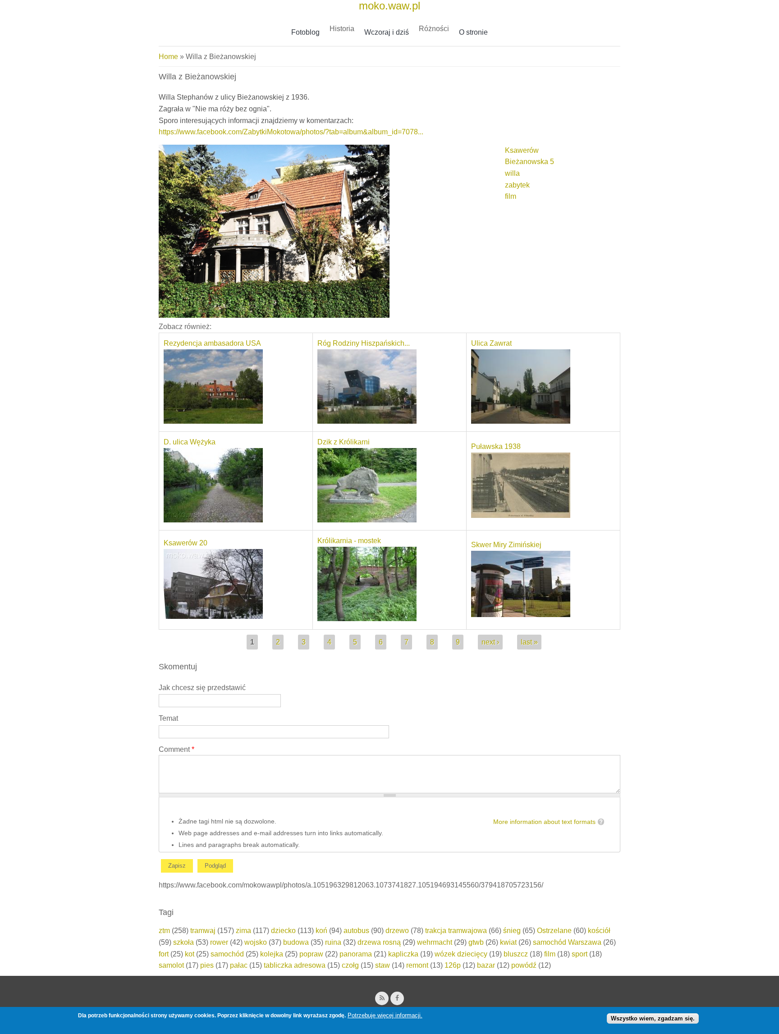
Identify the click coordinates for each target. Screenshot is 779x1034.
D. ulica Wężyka (189, 442)
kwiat (508, 942)
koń (321, 930)
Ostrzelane (554, 930)
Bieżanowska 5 (529, 161)
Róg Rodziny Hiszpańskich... (363, 343)
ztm (164, 930)
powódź (523, 965)
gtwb (476, 942)
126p (452, 965)
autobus (356, 930)
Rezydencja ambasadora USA (212, 343)
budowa (296, 942)
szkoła (183, 942)
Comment (176, 749)
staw (382, 965)
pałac (238, 965)
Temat (168, 718)
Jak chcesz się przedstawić (202, 687)
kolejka (271, 954)
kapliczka (403, 954)
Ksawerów (522, 150)
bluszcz (516, 954)
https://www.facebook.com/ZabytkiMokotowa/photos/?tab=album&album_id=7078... (291, 132)
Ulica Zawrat (491, 343)
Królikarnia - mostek (349, 540)
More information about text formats (544, 822)
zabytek (517, 185)
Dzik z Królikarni (343, 442)
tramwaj (202, 930)
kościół (599, 930)
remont (417, 965)
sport (579, 954)
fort (164, 954)
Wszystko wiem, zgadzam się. (653, 1018)
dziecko (283, 930)
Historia (342, 28)
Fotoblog (305, 32)
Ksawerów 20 (185, 543)
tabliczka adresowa (294, 965)
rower (219, 942)
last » (529, 642)
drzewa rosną (379, 942)
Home (168, 56)
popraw (311, 954)
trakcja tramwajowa (456, 930)
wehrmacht (434, 942)
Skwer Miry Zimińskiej (506, 545)
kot (189, 954)
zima (243, 930)
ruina (333, 942)
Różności (434, 28)
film (510, 196)
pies (207, 965)
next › (490, 642)
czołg (350, 965)
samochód (227, 954)
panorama (355, 954)
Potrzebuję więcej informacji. (385, 1015)
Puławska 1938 (496, 446)
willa (512, 173)
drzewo (397, 930)
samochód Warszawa (567, 942)
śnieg (512, 930)
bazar (486, 965)
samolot (171, 965)
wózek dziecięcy (461, 954)
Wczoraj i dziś (386, 32)
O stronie (473, 32)
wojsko (255, 942)
